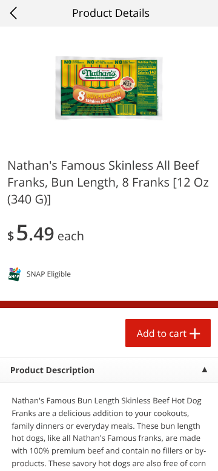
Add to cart (162, 333)
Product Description (52, 370)
